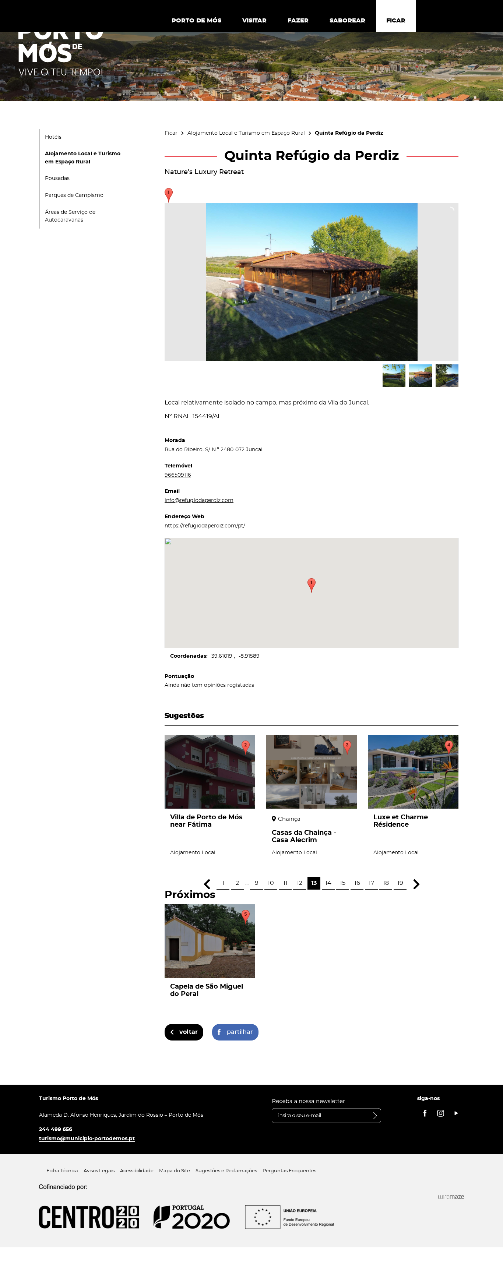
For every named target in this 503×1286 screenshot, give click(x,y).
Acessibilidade (137, 1171)
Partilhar (240, 1032)
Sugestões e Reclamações (226, 1171)
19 (400, 883)
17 (371, 883)
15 (342, 883)
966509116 (178, 475)
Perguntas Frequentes (289, 1171)
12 (299, 883)
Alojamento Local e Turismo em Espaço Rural (246, 133)
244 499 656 (55, 1129)
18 (386, 883)
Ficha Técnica (62, 1171)
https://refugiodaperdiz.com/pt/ (205, 526)
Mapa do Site (174, 1171)
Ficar (171, 133)
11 (285, 883)
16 (357, 883)
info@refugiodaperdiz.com (199, 500)
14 (328, 883)
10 (271, 883)
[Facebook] (425, 1113)
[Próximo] (416, 884)
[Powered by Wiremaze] (451, 1197)
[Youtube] (456, 1113)
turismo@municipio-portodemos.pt (87, 1138)
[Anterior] (206, 884)
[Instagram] (440, 1113)
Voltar (188, 1032)
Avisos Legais (99, 1171)
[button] (311, 585)
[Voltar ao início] (60, 48)
